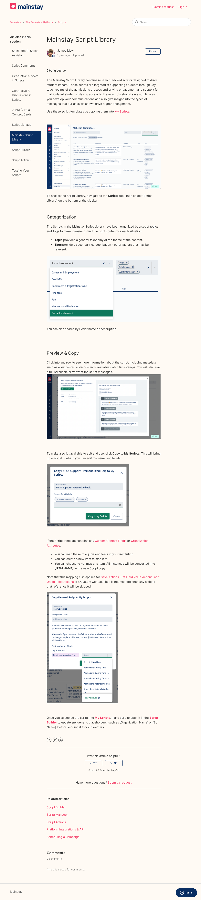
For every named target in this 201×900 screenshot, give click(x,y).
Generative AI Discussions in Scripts (22, 95)
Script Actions (21, 160)
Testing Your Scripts (20, 173)
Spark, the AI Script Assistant (25, 53)
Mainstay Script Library (22, 137)
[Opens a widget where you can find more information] (186, 893)
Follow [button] (152, 51)
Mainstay (15, 22)
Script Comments (24, 65)
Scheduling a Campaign (63, 837)
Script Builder (21, 150)
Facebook (49, 739)
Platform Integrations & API (65, 829)
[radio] (93, 763)
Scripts (62, 22)
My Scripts (122, 111)
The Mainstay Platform (39, 22)
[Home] (26, 9)
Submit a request (163, 6)
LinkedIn (60, 739)
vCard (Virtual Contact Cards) (22, 112)
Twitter (54, 739)
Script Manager (22, 124)
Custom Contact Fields (110, 541)
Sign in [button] (182, 6)
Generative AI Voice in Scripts (25, 78)
